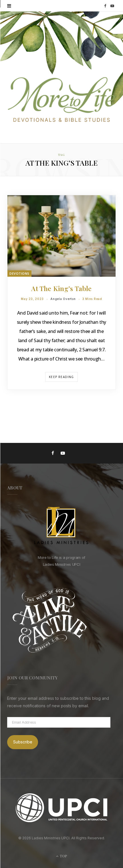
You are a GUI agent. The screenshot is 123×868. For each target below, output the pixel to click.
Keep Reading (61, 377)
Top (63, 856)
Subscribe (22, 741)
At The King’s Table (61, 288)
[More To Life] (61, 100)
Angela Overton (63, 299)
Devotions (19, 273)
